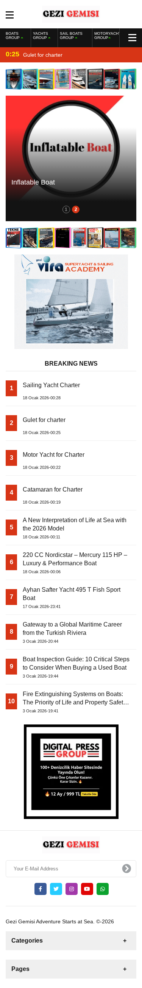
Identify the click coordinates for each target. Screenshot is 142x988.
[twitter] (56, 889)
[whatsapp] (103, 889)
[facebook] (40, 889)
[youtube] (87, 889)
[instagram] (72, 889)
